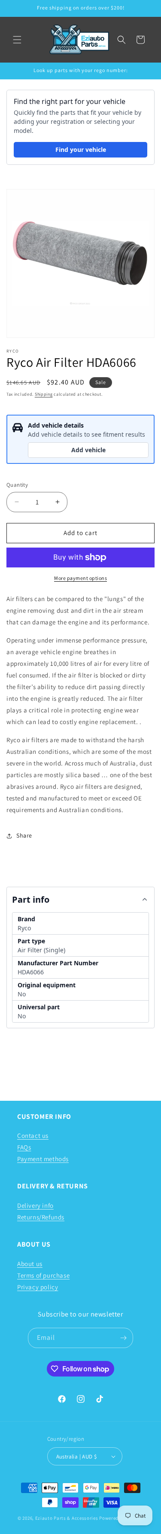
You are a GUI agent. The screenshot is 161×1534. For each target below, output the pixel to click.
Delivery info (35, 1205)
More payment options (80, 578)
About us (30, 1264)
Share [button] (24, 835)
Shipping (44, 394)
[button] (17, 39)
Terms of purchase (43, 1275)
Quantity (17, 484)
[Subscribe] (123, 1338)
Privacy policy (37, 1287)
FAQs (24, 1147)
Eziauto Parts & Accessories (66, 1518)
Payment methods (43, 1159)
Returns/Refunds (40, 1217)
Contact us (33, 1135)
